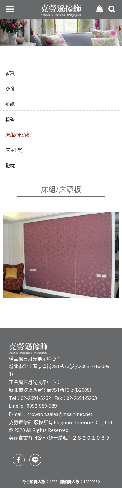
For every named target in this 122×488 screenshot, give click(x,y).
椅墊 (10, 119)
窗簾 (10, 73)
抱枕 (10, 165)
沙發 (10, 88)
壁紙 (10, 104)
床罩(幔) (14, 150)
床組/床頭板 (18, 134)
